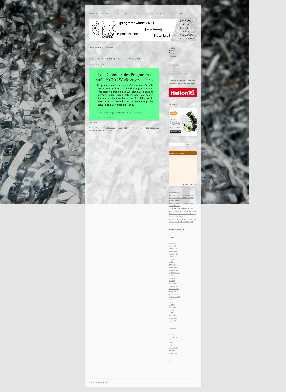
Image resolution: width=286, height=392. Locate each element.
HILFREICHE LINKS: (175, 192)
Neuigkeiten (106, 13)
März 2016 (172, 316)
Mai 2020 (172, 281)
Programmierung (111, 130)
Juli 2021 (171, 257)
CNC (137, 13)
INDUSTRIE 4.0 (148, 13)
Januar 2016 (173, 318)
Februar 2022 (173, 249)
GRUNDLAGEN (100, 130)
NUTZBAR (160, 13)
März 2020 (172, 283)
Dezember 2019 (174, 289)
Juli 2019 (171, 302)
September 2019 (174, 297)
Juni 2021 (172, 259)
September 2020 (174, 273)
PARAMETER (173, 353)
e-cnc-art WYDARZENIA (177, 153)
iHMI (170, 345)
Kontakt (172, 13)
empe (120, 128)
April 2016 (172, 313)
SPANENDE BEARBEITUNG (123, 13)
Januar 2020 (173, 286)
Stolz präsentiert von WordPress (99, 383)
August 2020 (173, 275)
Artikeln (171, 334)
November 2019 (174, 291)
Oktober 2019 (173, 294)
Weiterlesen (94, 122)
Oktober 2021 (173, 254)
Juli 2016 (171, 310)
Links (181, 13)
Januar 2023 (173, 246)
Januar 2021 (173, 265)
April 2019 (172, 305)
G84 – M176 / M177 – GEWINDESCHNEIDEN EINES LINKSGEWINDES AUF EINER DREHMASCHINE (181, 197)
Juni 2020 (172, 278)
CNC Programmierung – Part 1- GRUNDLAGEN (115, 58)
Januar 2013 (173, 321)
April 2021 (172, 262)
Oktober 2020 (173, 270)
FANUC (171, 342)
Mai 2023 (172, 243)
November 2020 (174, 267)
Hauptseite (93, 13)
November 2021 (174, 251)
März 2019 (172, 308)
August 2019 (173, 299)
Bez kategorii (173, 337)
